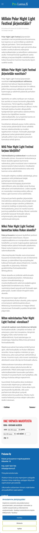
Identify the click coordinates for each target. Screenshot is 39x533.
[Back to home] (19, 4)
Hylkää (19, 529)
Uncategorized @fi (7, 30)
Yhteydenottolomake (10, 473)
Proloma (12, 28)
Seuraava (32, 407)
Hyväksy (19, 518)
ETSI (5, 438)
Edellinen (7, 407)
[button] (3, 4)
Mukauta (19, 523)
